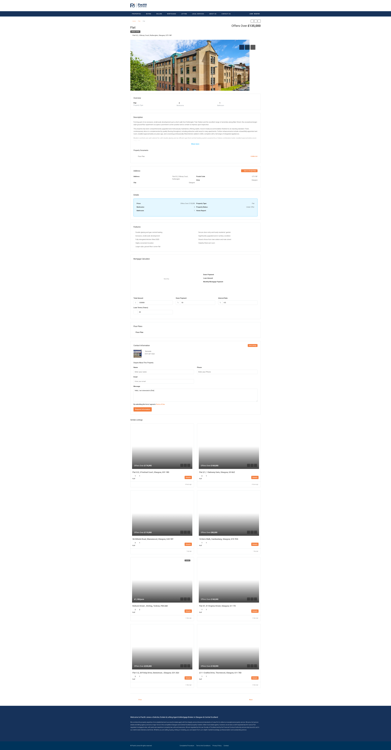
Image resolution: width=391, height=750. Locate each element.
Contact (226, 745)
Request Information (142, 409)
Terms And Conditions (203, 745)
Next (251, 700)
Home (134, 21)
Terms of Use (160, 404)
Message (136, 386)
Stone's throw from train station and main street (214, 239)
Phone (199, 367)
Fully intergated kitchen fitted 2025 (147, 239)
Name (135, 367)
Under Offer (135, 31)
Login (251, 14)
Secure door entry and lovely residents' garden (214, 232)
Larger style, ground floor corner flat (148, 246)
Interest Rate (223, 298)
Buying (148, 14)
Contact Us (226, 14)
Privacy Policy (217, 745)
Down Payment (181, 298)
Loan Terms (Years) (140, 308)
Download (254, 156)
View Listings (252, 345)
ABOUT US (212, 14)
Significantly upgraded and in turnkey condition (214, 236)
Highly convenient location (145, 243)
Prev (140, 700)
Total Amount (138, 298)
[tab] (241, 47)
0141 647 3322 (150, 354)
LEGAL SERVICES (198, 14)
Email (135, 377)
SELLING (159, 14)
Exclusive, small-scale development (148, 236)
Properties (136, 14)
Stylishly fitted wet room (206, 243)
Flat (139, 21)
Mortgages (171, 14)
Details (188, 477)
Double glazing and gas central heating (149, 232)
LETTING (184, 14)
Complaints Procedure (187, 745)
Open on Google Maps (250, 170)
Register (257, 14)
